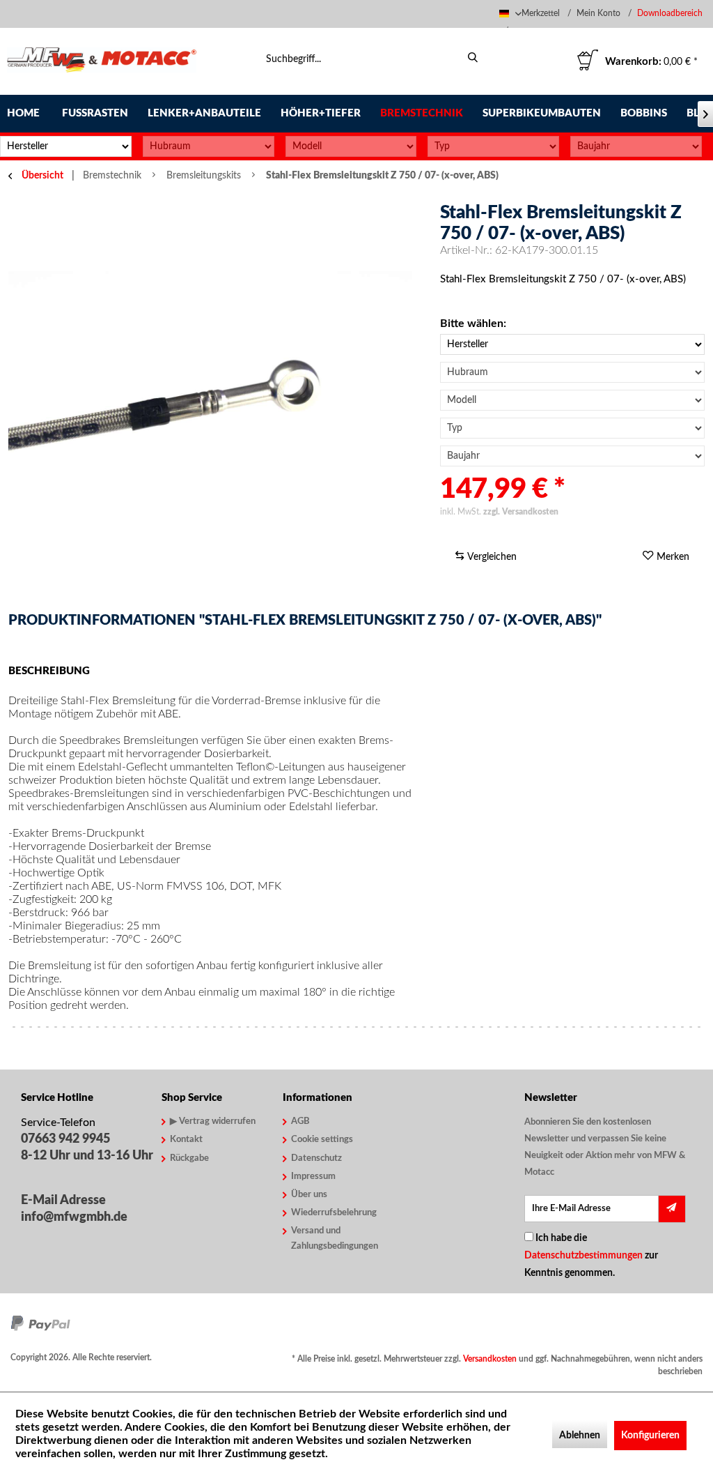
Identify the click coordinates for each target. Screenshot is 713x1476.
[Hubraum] (208, 146)
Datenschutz (316, 1158)
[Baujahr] (636, 146)
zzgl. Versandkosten (520, 512)
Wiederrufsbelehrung (334, 1212)
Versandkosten (490, 1359)
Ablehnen (579, 1435)
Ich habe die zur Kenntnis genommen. (591, 1255)
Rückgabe (189, 1158)
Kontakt (186, 1139)
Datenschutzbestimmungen (583, 1256)
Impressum (313, 1176)
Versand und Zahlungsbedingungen (334, 1238)
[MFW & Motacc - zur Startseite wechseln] (101, 61)
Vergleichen (490, 557)
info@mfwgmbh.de (74, 1217)
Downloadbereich (670, 13)
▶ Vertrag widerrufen (213, 1121)
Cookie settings (322, 1139)
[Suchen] (473, 58)
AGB (300, 1121)
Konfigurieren (650, 1435)
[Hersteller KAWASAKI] (572, 344)
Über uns (309, 1194)
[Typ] (493, 146)
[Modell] (351, 146)
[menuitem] (671, 13)
